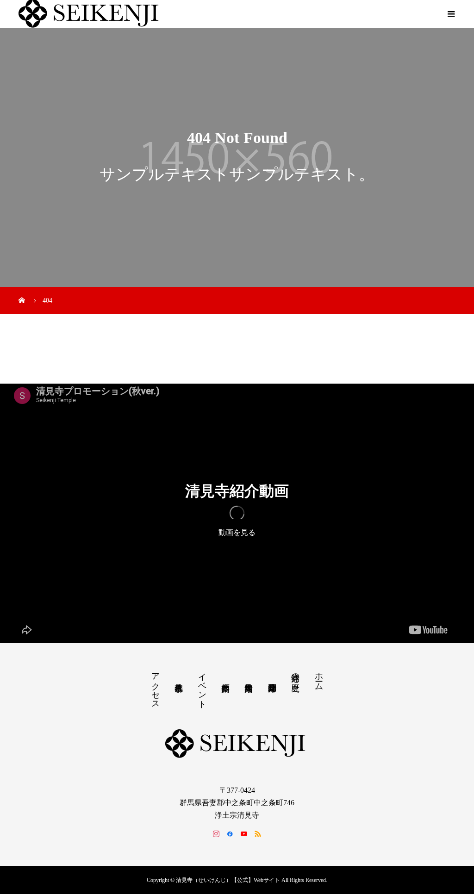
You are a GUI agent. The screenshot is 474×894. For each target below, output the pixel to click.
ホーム (319, 676)
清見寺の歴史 (295, 672)
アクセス (155, 686)
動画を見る (237, 532)
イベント (202, 686)
